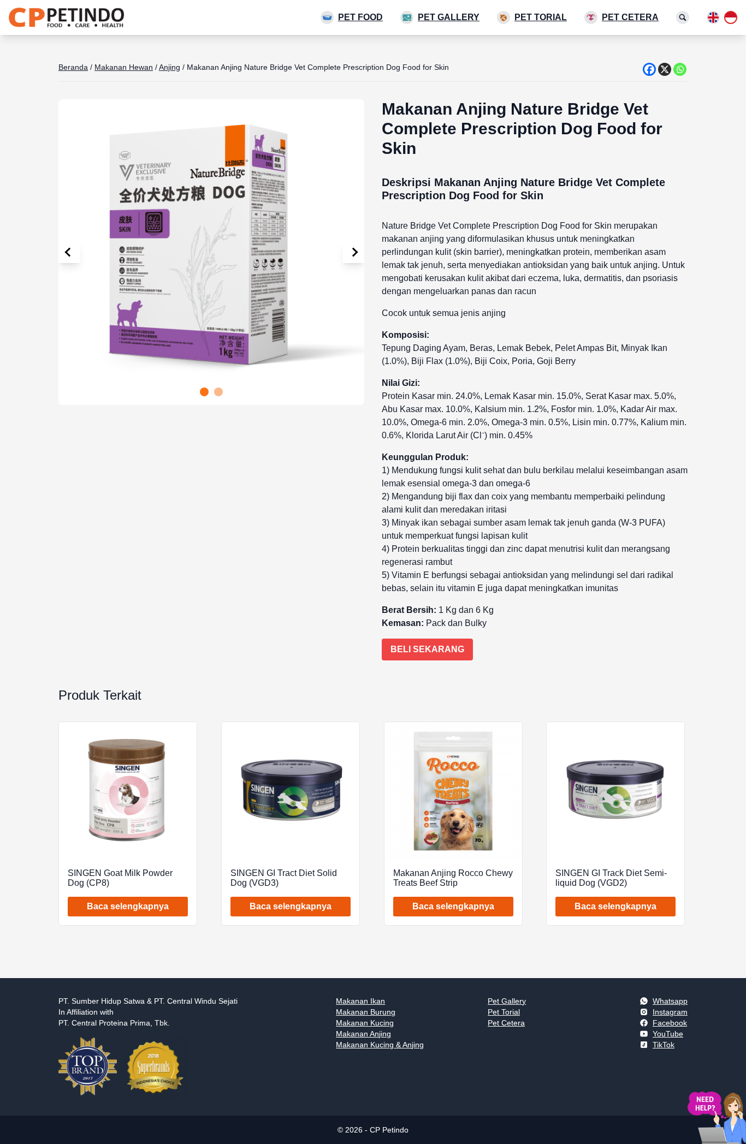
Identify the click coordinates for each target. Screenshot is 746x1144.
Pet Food (360, 17)
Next (353, 252)
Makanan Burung (365, 1012)
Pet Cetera (630, 17)
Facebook (670, 1022)
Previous (69, 252)
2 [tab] (218, 392)
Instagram (670, 1012)
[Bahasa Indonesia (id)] (730, 17)
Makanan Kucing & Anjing (380, 1044)
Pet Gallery (448, 17)
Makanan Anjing (363, 1033)
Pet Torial (540, 17)
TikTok (663, 1044)
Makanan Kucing (365, 1022)
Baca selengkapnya (128, 906)
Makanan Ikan (360, 1001)
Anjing (169, 67)
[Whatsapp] (679, 69)
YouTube (668, 1033)
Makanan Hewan (123, 67)
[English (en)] (713, 17)
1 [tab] (204, 392)
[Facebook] (649, 69)
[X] (664, 69)
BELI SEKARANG (427, 649)
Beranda (73, 67)
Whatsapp (670, 1001)
